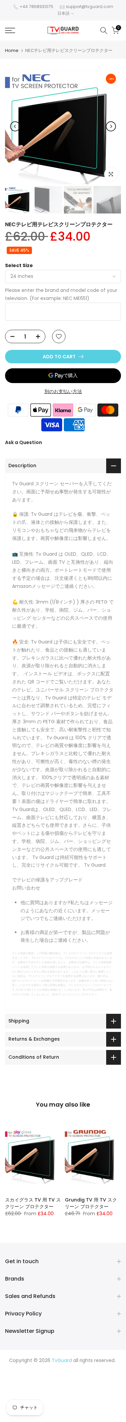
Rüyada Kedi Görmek (94, 1392)
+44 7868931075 (36, 6)
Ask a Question (23, 442)
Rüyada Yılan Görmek (72, 1376)
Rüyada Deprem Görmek (69, 1384)
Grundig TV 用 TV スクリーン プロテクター (91, 1203)
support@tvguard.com (89, 6)
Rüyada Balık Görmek (63, 1416)
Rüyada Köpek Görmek (88, 1400)
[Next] (111, 126)
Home (11, 50)
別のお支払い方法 (63, 391)
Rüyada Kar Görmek (97, 1408)
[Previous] (15, 126)
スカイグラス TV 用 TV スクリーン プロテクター (33, 1203)
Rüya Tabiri (24, 1368)
